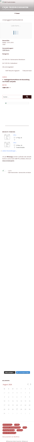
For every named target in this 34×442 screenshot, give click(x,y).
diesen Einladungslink (8, 160)
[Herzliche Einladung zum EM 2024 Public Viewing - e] (17, 311)
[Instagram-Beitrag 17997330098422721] (17, 322)
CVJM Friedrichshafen (15, 7)
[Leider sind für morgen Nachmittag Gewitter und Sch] (17, 287)
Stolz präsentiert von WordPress (10, 437)
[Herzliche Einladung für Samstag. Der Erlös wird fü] (17, 204)
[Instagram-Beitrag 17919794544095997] (17, 181)
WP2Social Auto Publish (11, 441)
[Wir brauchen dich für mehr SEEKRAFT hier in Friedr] (17, 335)
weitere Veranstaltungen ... (9, 151)
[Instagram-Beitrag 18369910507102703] (17, 274)
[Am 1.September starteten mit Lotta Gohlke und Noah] (17, 225)
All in (14, 135)
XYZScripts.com (25, 441)
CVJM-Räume (5, 50)
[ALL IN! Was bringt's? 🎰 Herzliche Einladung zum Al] (17, 360)
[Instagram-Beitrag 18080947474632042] (17, 184)
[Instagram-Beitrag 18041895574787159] (17, 280)
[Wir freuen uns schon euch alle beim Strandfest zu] (17, 177)
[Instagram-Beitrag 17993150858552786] (17, 349)
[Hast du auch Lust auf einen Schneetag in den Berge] (17, 354)
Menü (17, 13)
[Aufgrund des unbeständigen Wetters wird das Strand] (17, 298)
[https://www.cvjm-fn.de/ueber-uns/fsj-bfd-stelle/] (17, 186)
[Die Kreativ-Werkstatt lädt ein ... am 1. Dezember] (17, 367)
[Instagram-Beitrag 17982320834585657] (17, 277)
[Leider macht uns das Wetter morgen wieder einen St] (17, 259)
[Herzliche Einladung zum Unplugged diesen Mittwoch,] (17, 194)
